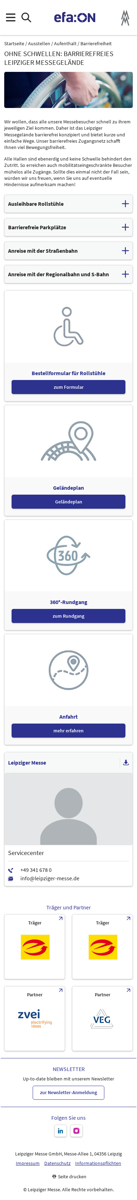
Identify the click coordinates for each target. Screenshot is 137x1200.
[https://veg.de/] (102, 1019)
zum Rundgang (68, 616)
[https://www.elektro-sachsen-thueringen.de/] (35, 947)
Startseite (14, 44)
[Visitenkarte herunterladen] (126, 762)
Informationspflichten (98, 1163)
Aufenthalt (65, 44)
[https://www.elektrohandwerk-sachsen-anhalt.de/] (102, 947)
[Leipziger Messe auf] (60, 1131)
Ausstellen (39, 44)
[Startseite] (75, 17)
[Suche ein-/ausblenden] (26, 18)
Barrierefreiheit (96, 44)
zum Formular (69, 387)
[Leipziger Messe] (125, 18)
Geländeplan (68, 502)
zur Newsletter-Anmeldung (68, 1092)
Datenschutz (57, 1163)
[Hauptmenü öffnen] (10, 18)
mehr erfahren (68, 730)
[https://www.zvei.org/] (35, 1019)
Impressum (28, 1163)
